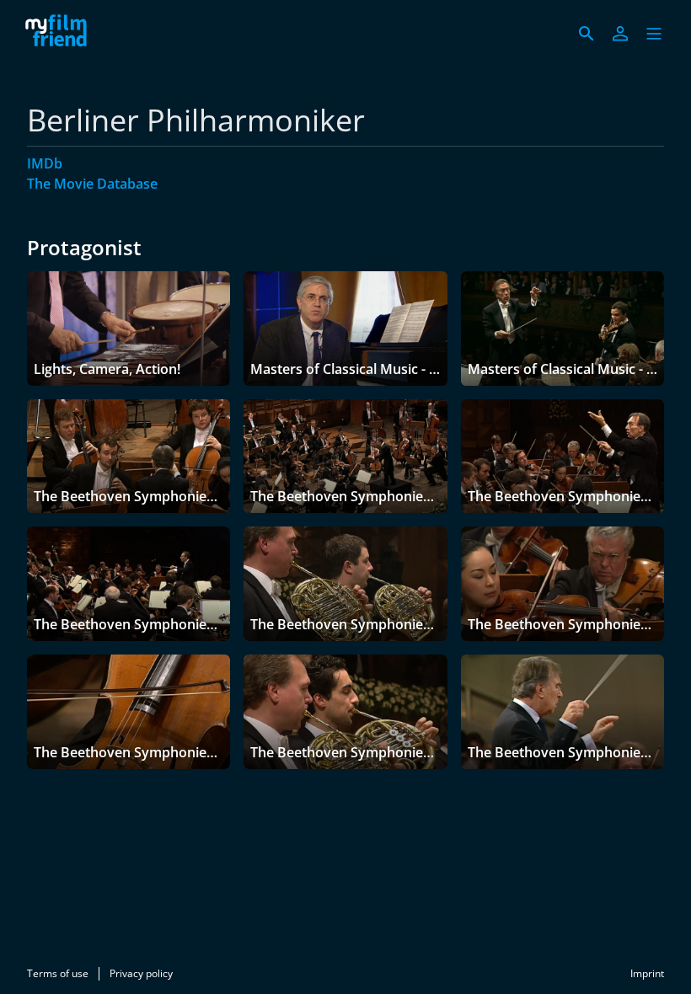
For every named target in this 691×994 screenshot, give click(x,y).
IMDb (44, 163)
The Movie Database (92, 183)
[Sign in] (620, 34)
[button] (654, 34)
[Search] (586, 34)
